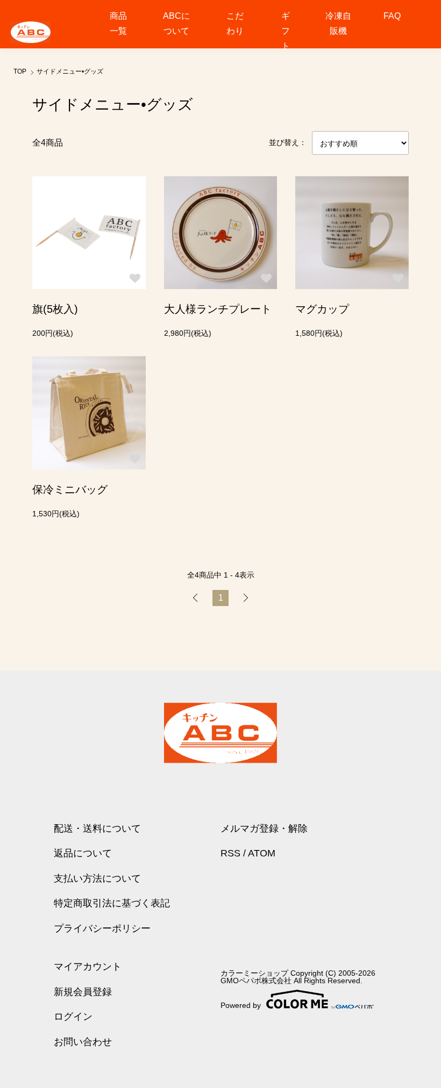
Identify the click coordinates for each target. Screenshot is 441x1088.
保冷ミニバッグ (70, 489)
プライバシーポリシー (102, 928)
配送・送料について (97, 828)
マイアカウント (88, 966)
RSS (230, 853)
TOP (19, 71)
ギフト (285, 31)
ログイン (73, 1016)
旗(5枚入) (55, 309)
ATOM (261, 853)
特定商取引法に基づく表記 (112, 903)
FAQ (392, 15)
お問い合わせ (83, 1041)
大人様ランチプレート (218, 309)
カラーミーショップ (254, 973)
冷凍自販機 (338, 23)
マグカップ (322, 309)
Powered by (240, 1005)
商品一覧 (118, 23)
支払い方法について (97, 878)
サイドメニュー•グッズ (70, 71)
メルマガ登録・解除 (264, 828)
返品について (83, 853)
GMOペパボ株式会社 (255, 980)
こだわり (235, 23)
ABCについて (176, 23)
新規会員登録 (83, 991)
